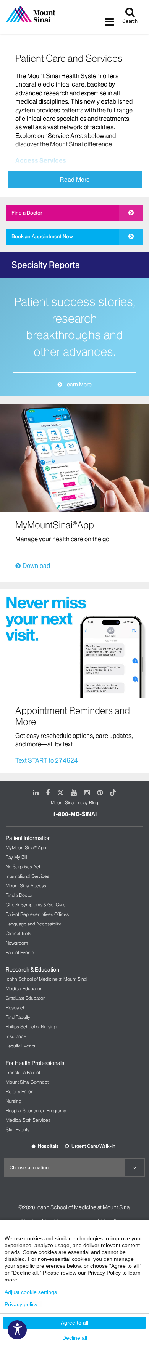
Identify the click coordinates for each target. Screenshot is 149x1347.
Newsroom (17, 943)
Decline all (74, 1338)
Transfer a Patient (23, 1072)
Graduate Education (26, 998)
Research (16, 1007)
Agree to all (74, 1323)
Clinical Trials (18, 933)
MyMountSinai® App (26, 847)
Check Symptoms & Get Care (36, 905)
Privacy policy (21, 1304)
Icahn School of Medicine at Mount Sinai (46, 979)
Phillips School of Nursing (31, 1026)
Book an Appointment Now (42, 236)
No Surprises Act (23, 866)
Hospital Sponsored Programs (36, 1110)
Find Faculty (18, 1017)
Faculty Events (20, 1046)
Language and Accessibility (33, 924)
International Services (27, 876)
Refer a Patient (20, 1091)
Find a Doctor (26, 213)
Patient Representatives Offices (37, 914)
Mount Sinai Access (26, 885)
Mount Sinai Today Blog (74, 802)
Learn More (78, 384)
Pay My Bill (16, 857)
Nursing (13, 1101)
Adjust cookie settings (31, 1292)
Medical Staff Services (28, 1120)
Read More (75, 179)
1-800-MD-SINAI (74, 814)
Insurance (16, 1036)
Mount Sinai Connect (27, 1082)
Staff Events (17, 1129)
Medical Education (24, 988)
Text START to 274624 (46, 760)
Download (36, 565)
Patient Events (20, 952)
